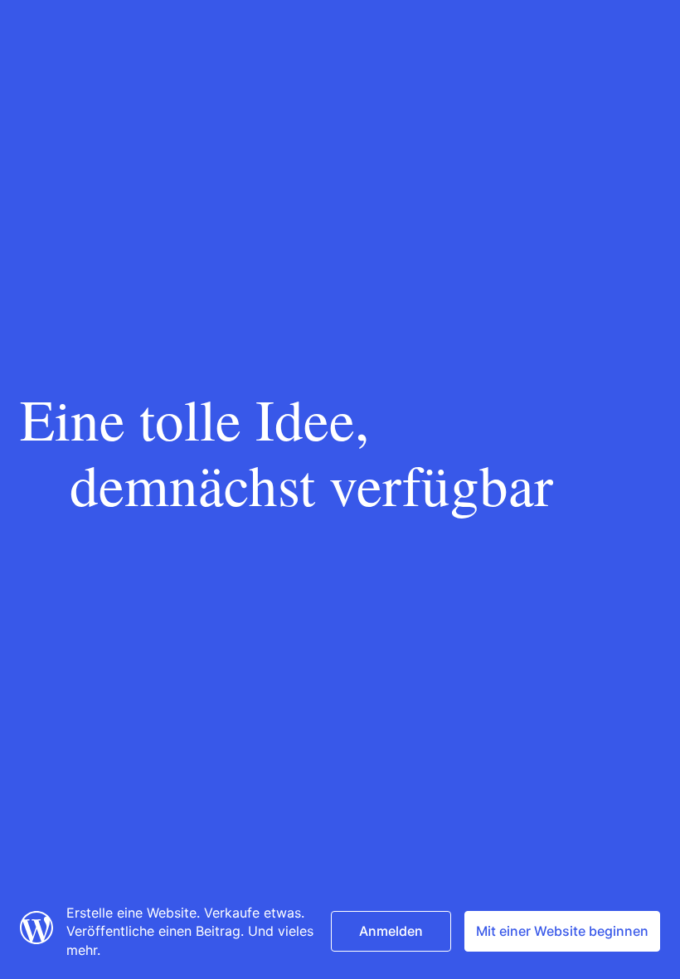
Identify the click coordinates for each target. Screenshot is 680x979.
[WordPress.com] (36, 938)
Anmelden (391, 931)
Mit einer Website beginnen (562, 931)
